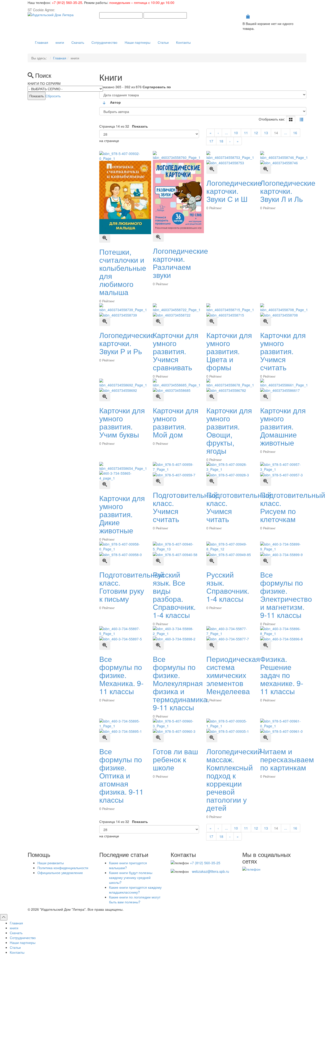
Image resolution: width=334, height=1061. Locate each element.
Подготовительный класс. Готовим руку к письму (131, 586)
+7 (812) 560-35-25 (67, 2)
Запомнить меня (115, 1006)
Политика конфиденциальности (62, 867)
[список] (301, 119)
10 (236, 132)
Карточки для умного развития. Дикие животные (122, 514)
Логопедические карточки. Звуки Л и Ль (287, 190)
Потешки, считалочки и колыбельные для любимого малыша (122, 271)
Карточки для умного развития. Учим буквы (122, 422)
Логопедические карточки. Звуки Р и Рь (127, 343)
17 (211, 141)
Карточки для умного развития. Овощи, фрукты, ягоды (229, 430)
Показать (140, 126)
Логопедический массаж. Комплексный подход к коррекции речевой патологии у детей (234, 779)
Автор (115, 102)
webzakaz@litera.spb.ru (210, 871)
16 (295, 132)
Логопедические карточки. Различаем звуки (180, 262)
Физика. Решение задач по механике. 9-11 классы (281, 675)
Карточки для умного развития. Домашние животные (283, 426)
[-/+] (104, 103)
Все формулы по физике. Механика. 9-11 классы (121, 675)
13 (266, 132)
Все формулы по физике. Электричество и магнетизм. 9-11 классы (286, 594)
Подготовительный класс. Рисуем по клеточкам (292, 507)
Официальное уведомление (60, 872)
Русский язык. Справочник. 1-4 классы (227, 586)
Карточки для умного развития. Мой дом (175, 422)
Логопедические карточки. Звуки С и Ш (234, 190)
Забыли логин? (193, 1044)
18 (221, 141)
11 (246, 132)
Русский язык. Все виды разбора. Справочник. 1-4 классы (174, 594)
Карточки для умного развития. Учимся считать (283, 351)
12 (256, 132)
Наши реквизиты (50, 862)
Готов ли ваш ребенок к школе (175, 759)
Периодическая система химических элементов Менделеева (233, 675)
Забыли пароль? (222, 1044)
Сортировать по (157, 86)
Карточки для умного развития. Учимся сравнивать (175, 351)
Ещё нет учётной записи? (167, 1027)
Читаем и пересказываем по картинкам (287, 759)
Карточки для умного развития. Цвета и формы (229, 351)
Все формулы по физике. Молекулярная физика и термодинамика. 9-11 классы (181, 683)
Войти (167, 1015)
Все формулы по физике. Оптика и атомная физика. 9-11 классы (121, 775)
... (226, 132)
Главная (59, 57)
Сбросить (53, 95)
